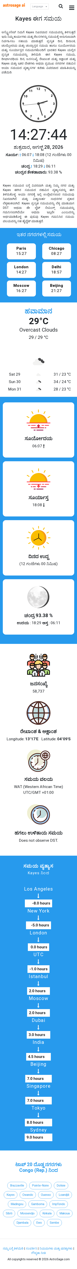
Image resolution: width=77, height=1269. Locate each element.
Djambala (22, 1222)
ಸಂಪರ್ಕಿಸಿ (32, 1248)
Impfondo (58, 1204)
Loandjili (64, 1195)
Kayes (11, 1195)
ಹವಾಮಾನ (38, 311)
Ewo (39, 1222)
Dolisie (61, 1185)
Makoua (64, 1213)
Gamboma (37, 1204)
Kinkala (47, 1213)
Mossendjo (27, 1213)
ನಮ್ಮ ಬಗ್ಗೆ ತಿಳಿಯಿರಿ (13, 1248)
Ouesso (46, 1195)
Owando (27, 1195)
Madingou (17, 1204)
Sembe (54, 1222)
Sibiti (9, 1213)
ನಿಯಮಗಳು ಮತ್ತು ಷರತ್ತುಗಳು (56, 1248)
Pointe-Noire (40, 1185)
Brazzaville (17, 1185)
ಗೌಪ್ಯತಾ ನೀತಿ (38, 1253)
